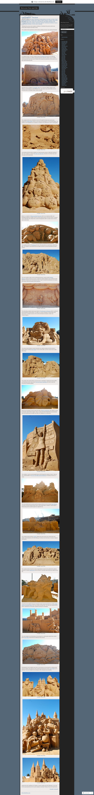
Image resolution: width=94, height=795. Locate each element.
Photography (36, 19)
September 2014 (64, 49)
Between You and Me (29, 8)
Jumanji (33, 21)
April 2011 (63, 73)
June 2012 (63, 56)
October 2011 (64, 66)
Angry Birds (48, 19)
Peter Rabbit (46, 21)
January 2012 (64, 62)
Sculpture (33, 22)
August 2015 (64, 47)
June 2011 (63, 70)
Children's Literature (44, 20)
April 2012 (63, 59)
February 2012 (64, 61)
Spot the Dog (38, 22)
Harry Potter (29, 21)
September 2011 (64, 67)
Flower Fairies (55, 20)
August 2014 (64, 50)
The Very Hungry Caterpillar (37, 23)
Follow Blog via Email (65, 22)
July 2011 (63, 69)
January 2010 (64, 85)
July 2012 (63, 55)
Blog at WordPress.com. (26, 792)
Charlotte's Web (34, 20)
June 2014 (63, 53)
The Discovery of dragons (49, 22)
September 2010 (64, 81)
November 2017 (64, 42)
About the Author (64, 37)
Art (30, 19)
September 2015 (64, 46)
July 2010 (63, 83)
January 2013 (64, 54)
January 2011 (64, 76)
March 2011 (64, 74)
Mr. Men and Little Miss (39, 153)
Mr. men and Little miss (39, 21)
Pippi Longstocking (45, 410)
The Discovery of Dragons (45, 311)
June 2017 (63, 44)
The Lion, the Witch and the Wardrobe (38, 475)
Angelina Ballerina (43, 19)
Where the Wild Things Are (36, 216)
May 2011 (63, 72)
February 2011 (64, 75)
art (51, 19)
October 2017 (64, 43)
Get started (58, 1)
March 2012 (64, 60)
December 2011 (64, 63)
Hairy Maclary (24, 21)
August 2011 (64, 68)
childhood (39, 20)
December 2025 (64, 41)
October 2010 (64, 80)
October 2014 (64, 48)
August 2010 (64, 82)
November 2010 (64, 79)
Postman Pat (29, 22)
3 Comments (55, 789)
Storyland (42, 22)
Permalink (51, 789)
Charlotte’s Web (36, 87)
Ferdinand (50, 20)
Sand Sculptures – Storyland (30, 17)
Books (33, 19)
